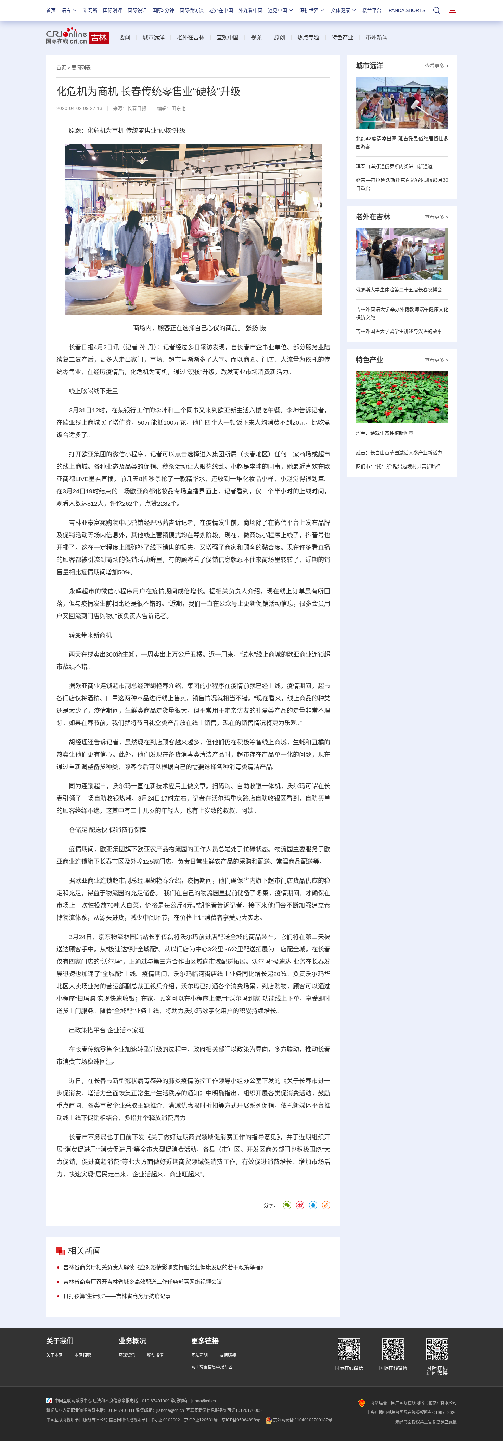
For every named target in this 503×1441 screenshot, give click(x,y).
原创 (279, 37)
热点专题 (308, 37)
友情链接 (228, 1355)
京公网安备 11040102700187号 (302, 1420)
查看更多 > (436, 66)
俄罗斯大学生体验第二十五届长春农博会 (399, 289)
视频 (256, 37)
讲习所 (90, 10)
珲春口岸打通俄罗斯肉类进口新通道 (394, 166)
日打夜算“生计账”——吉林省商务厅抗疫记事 (117, 1296)
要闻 (124, 37)
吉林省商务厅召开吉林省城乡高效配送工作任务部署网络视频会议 (142, 1282)
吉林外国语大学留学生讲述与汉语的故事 (399, 331)
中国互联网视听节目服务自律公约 (77, 1420)
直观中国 (227, 37)
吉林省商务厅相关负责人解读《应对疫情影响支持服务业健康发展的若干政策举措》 (164, 1267)
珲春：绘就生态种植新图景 (384, 433)
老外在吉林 (190, 37)
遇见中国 (277, 10)
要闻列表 (81, 67)
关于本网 (54, 1355)
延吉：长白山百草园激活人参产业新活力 (399, 452)
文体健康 (340, 10)
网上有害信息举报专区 (211, 1367)
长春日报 (136, 108)
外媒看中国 (250, 10)
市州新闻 (377, 37)
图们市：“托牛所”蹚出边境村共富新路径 (398, 466)
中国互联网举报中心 (73, 1400)
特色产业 (342, 37)
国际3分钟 (163, 10)
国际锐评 (137, 10)
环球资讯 (127, 1355)
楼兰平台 (372, 10)
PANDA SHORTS (407, 10)
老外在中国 (221, 10)
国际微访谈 (192, 10)
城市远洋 (154, 37)
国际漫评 (112, 10)
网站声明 (199, 1355)
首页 (51, 10)
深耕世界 (309, 10)
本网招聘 (83, 1355)
